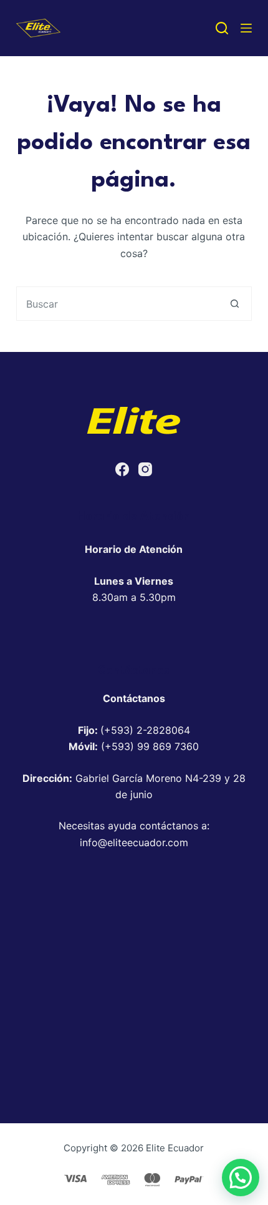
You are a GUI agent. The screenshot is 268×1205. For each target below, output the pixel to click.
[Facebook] (122, 469)
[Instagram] (145, 469)
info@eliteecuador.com (134, 842)
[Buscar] (222, 28)
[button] (240, 1177)
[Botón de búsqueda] (234, 303)
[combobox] (117, 303)
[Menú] (246, 28)
